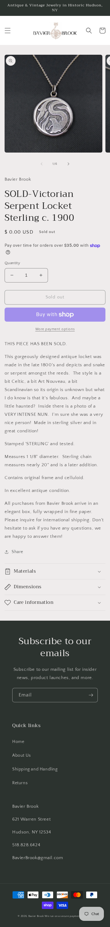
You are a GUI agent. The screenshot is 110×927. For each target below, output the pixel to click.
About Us (21, 755)
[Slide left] (41, 164)
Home (18, 741)
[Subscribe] (90, 695)
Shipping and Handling (35, 769)
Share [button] (17, 551)
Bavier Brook (36, 916)
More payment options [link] (55, 329)
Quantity (12, 263)
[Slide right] (68, 164)
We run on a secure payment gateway (68, 916)
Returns (20, 783)
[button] (7, 30)
